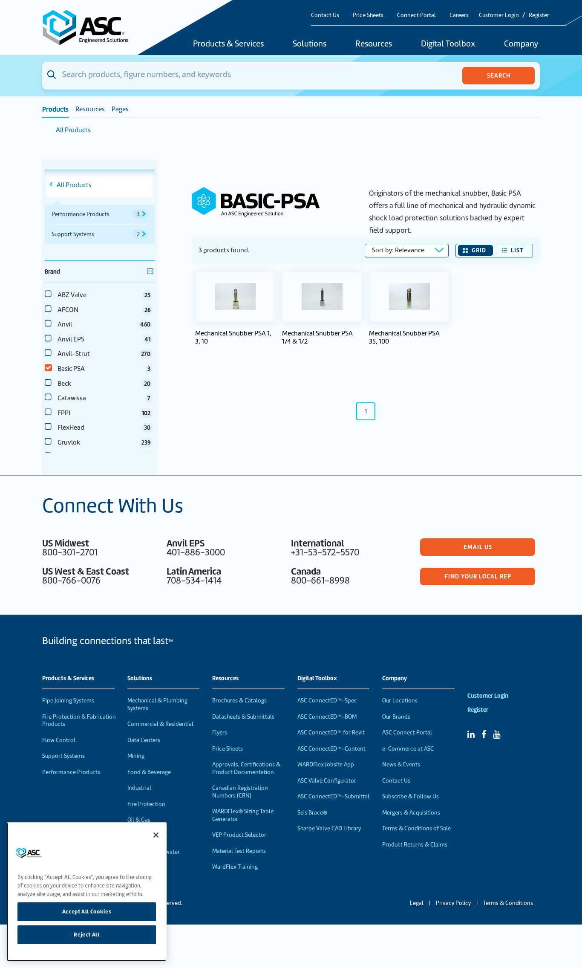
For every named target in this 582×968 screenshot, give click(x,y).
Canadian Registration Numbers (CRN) (240, 791)
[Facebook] (483, 734)
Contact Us (325, 15)
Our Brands (396, 716)
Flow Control (58, 740)
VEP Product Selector (239, 834)
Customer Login (499, 15)
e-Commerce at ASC (408, 748)
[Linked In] (471, 734)
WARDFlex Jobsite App (325, 764)
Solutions (309, 44)
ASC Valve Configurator (326, 780)
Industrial (139, 788)
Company (521, 44)
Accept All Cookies (87, 911)
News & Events (401, 764)
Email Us (478, 547)
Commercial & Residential (160, 724)
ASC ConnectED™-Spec (327, 700)
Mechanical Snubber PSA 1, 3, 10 (233, 337)
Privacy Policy (453, 903)
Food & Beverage (149, 772)
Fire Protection (146, 804)
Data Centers (143, 740)
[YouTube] (496, 734)
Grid (479, 250)
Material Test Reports (239, 851)
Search (498, 75)
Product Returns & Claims (414, 844)
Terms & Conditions (508, 903)
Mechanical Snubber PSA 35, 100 (404, 337)
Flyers (219, 732)
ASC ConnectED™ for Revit (331, 732)
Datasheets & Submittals (243, 716)
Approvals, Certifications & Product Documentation (246, 768)
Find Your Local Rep (477, 576)
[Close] (156, 835)
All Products (73, 130)
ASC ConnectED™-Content (331, 748)
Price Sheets (368, 15)
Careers (459, 15)
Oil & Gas (138, 820)
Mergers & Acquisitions (411, 812)
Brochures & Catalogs (239, 700)
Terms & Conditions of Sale (416, 828)
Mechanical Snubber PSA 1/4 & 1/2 (317, 337)
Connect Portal (416, 15)
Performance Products (71, 772)
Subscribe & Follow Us (410, 796)
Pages (120, 109)
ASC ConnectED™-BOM (327, 716)
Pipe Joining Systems (68, 700)
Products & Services (228, 44)
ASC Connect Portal (407, 732)
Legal (417, 903)
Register (539, 15)
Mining (135, 756)
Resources (373, 44)
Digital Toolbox (448, 44)
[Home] (90, 27)
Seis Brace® (312, 812)
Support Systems (63, 756)
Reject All (87, 934)
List (517, 250)
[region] (87, 891)
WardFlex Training (235, 866)
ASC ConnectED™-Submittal (333, 796)
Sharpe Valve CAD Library (329, 828)
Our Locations (400, 700)
